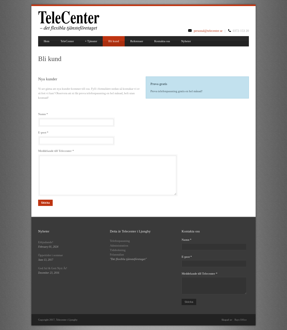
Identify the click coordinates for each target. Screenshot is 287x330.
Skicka (45, 202)
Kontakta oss (162, 41)
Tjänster (91, 41)
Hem (46, 41)
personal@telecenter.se (208, 31)
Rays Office (241, 319)
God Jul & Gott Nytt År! (52, 268)
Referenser (136, 41)
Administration (119, 245)
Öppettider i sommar (50, 255)
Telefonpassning (120, 241)
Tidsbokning (118, 250)
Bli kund (113, 41)
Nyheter (186, 41)
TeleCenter (67, 41)
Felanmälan (117, 254)
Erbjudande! (45, 242)
